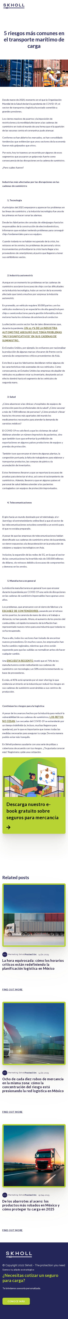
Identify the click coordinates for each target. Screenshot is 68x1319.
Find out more (12, 989)
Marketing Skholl (16, 954)
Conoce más (16, 1301)
